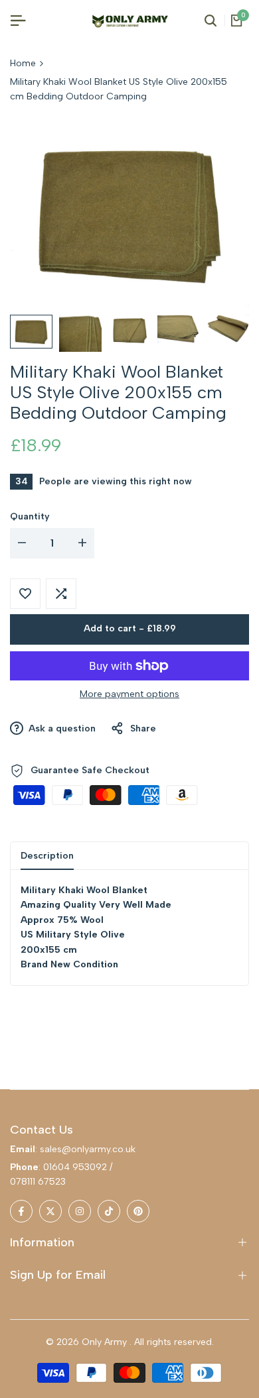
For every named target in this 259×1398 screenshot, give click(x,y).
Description (47, 855)
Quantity (30, 516)
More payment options (129, 694)
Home (23, 63)
